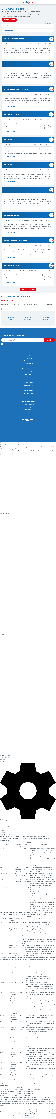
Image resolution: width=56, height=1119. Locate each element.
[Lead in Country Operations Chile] (28, 98)
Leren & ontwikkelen (28, 404)
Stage (28, 412)
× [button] (0, 442)
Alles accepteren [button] (4, 759)
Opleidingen (28, 409)
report (5, 1118)
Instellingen (28, 432)
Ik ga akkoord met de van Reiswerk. (16, 344)
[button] (28, 792)
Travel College (28, 407)
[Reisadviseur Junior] (28, 123)
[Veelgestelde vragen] (10, 318)
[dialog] (28, 780)
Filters (27, 1115)
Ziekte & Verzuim (28, 393)
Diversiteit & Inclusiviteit (28, 396)
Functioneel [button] (3, 832)
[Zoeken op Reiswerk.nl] (28, 318)
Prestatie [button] (2, 828)
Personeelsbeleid (28, 390)
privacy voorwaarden (18, 344)
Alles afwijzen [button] (3, 761)
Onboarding (28, 374)
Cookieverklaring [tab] (4, 822)
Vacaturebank (28, 372)
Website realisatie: (28, 435)
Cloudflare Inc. (18, 879)
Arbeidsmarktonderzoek (28, 388)
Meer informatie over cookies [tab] (7, 824)
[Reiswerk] (28, 2)
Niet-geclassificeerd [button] (5, 834)
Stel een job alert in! (9, 19)
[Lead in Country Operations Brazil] (28, 72)
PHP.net (16, 848)
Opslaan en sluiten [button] (4, 757)
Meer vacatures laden (28, 289)
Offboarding (28, 377)
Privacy (28, 430)
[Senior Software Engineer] (28, 47)
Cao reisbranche (28, 385)
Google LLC (17, 873)
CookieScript (18, 887)
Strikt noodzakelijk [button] (4, 826)
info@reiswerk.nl (28, 363)
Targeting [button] (2, 830)
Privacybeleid (12, 453)
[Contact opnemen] (46, 318)
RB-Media (28, 437)
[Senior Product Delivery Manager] (28, 249)
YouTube (17, 898)
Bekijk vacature (10, 55)
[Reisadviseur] (28, 148)
